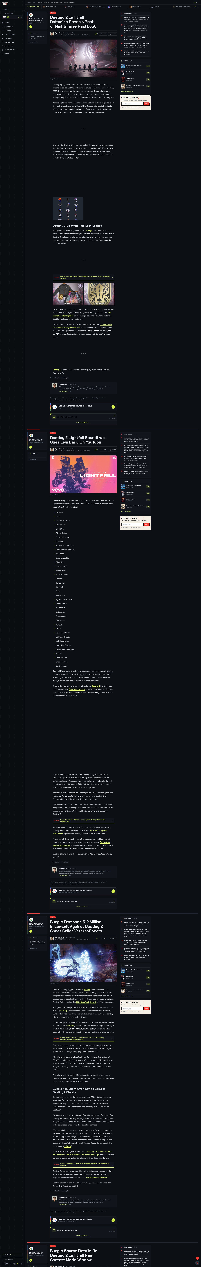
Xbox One (66, 1186)
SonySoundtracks (77, 689)
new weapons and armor (96, 1177)
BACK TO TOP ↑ (33, 42)
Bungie (92, 145)
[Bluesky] (10, 1263)
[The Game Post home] (5, 3)
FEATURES (8, 38)
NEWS (7, 23)
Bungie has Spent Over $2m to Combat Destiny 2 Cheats (37, 942)
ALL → (196, 6)
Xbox (55, 373)
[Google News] (17, 1263)
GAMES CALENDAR (11, 50)
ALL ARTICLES (63, 391)
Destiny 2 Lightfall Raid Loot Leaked (37, 37)
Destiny (56, 84)
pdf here (70, 1025)
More (13, 54)
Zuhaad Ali (61, 33)
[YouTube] (6, 1263)
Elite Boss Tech (82, 1002)
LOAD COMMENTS (83, 422)
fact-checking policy (92, 398)
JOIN (146, 104)
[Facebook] (21, 1263)
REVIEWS (8, 30)
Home (29, 2)
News (33, 2)
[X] (3, 1263)
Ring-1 (93, 1002)
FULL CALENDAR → (127, 91)
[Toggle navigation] (24, 10)
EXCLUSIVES (9, 26)
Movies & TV (9, 42)
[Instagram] (14, 1263)
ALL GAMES (9, 46)
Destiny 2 (57, 370)
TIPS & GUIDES (10, 34)
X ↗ (70, 391)
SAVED (8, 1254)
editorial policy (79, 398)
